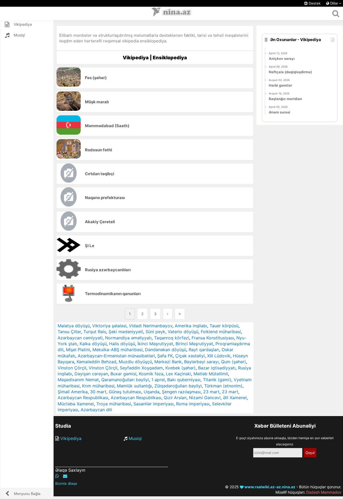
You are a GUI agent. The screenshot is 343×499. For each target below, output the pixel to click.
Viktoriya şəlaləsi (109, 325)
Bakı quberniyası (183, 379)
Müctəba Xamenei (76, 403)
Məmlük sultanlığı (134, 385)
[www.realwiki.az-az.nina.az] (171, 13)
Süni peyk (155, 331)
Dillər (334, 3)
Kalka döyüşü (93, 343)
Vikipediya (70, 438)
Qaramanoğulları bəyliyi (125, 379)
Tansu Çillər (69, 331)
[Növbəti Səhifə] (167, 314)
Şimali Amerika (73, 391)
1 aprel (158, 379)
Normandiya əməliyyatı (128, 337)
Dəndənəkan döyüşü (165, 349)
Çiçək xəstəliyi (190, 355)
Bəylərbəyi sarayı (201, 361)
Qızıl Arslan (175, 397)
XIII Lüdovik (218, 355)
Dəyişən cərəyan (91, 373)
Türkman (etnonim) (223, 385)
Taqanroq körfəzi (171, 337)
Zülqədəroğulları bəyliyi (178, 385)
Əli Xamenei (235, 397)
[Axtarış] (336, 13)
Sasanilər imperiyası (153, 403)
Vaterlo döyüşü (183, 331)
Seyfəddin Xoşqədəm (141, 367)
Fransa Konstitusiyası (213, 337)
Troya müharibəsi (113, 403)
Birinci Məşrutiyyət (194, 343)
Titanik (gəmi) (217, 379)
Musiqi (135, 438)
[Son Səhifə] (180, 314)
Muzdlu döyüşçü (135, 361)
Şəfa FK (165, 355)
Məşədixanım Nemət (78, 379)
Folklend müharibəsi (221, 331)
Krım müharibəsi (98, 385)
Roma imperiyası (193, 403)
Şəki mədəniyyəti (126, 331)
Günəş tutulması (125, 391)
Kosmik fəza (151, 373)
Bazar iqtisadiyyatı (217, 367)
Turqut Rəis (94, 331)
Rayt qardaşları (204, 349)
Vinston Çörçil (72, 367)
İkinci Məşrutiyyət (155, 343)
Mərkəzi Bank (168, 361)
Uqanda (151, 391)
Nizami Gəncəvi (205, 397)
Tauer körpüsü (224, 325)
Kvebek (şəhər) (180, 367)
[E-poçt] (65, 476)
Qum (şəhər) (233, 361)
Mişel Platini (78, 349)
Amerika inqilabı (191, 325)
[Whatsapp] (57, 476)
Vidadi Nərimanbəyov (150, 325)
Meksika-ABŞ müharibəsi (117, 349)
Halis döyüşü (122, 343)
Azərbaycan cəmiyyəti (80, 337)
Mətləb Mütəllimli (210, 373)
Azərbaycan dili (96, 409)
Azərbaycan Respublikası (83, 397)
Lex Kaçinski (178, 373)
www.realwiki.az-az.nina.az (269, 487)
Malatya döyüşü (74, 325)
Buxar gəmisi (123, 373)
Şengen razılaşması (181, 391)
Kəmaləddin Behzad (96, 361)
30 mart (98, 391)
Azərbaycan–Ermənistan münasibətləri (116, 355)
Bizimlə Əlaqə (66, 483)
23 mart (211, 391)
